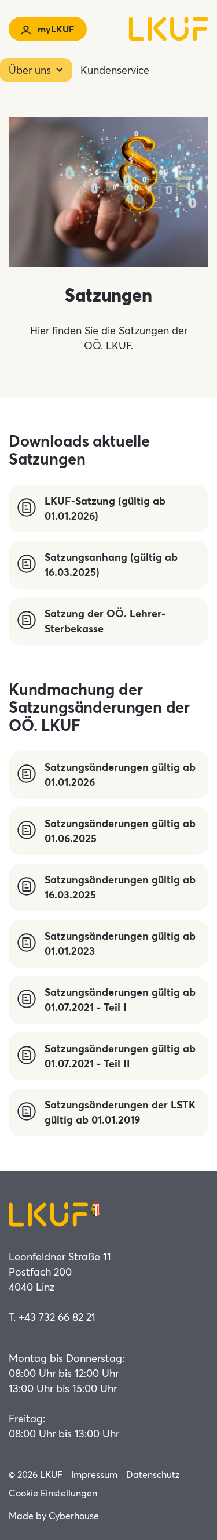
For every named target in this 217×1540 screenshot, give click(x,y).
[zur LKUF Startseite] (150, 29)
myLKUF (54, 29)
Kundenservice (114, 70)
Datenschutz (153, 1474)
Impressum (94, 1474)
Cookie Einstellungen (53, 1493)
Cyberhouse (74, 1515)
